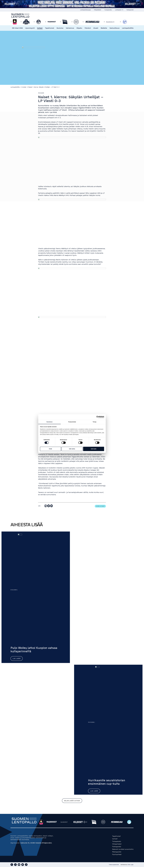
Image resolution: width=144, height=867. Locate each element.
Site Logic (131, 864)
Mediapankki (116, 852)
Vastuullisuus (114, 28)
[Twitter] (48, 506)
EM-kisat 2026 (17, 28)
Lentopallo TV (119, 10)
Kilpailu (79, 28)
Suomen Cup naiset (100, 506)
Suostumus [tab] (49, 421)
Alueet (95, 28)
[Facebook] (45, 506)
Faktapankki (130, 10)
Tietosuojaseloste (114, 864)
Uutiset (40, 28)
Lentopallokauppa (85, 10)
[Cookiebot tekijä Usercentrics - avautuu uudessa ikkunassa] (97, 417)
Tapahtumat (49, 28)
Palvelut (88, 28)
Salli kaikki (93, 449)
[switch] (63, 442)
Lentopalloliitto (128, 28)
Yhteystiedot (97, 10)
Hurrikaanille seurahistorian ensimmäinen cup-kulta (106, 782)
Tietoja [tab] (94, 421)
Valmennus (70, 28)
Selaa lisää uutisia (72, 801)
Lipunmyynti (30, 28)
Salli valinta (72, 449)
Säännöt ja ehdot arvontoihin (123, 849)
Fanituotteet (117, 854)
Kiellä (50, 449)
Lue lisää (16, 658)
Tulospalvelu (108, 10)
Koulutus (60, 28)
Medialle (104, 28)
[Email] (51, 506)
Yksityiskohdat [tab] (72, 421)
